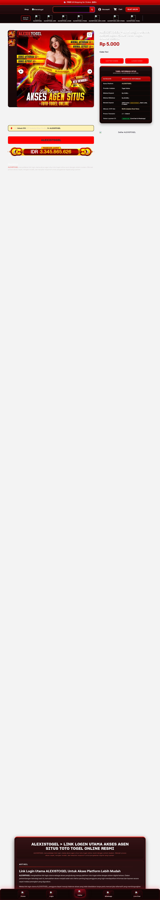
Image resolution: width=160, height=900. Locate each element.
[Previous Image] (21, 71)
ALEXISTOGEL (51, 140)
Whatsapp (108, 896)
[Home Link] (37, 10)
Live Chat (137, 896)
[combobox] (71, 9)
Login (51, 896)
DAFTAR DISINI (112, 61)
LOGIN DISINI (136, 61)
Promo (23, 896)
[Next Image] (90, 71)
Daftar (80, 895)
